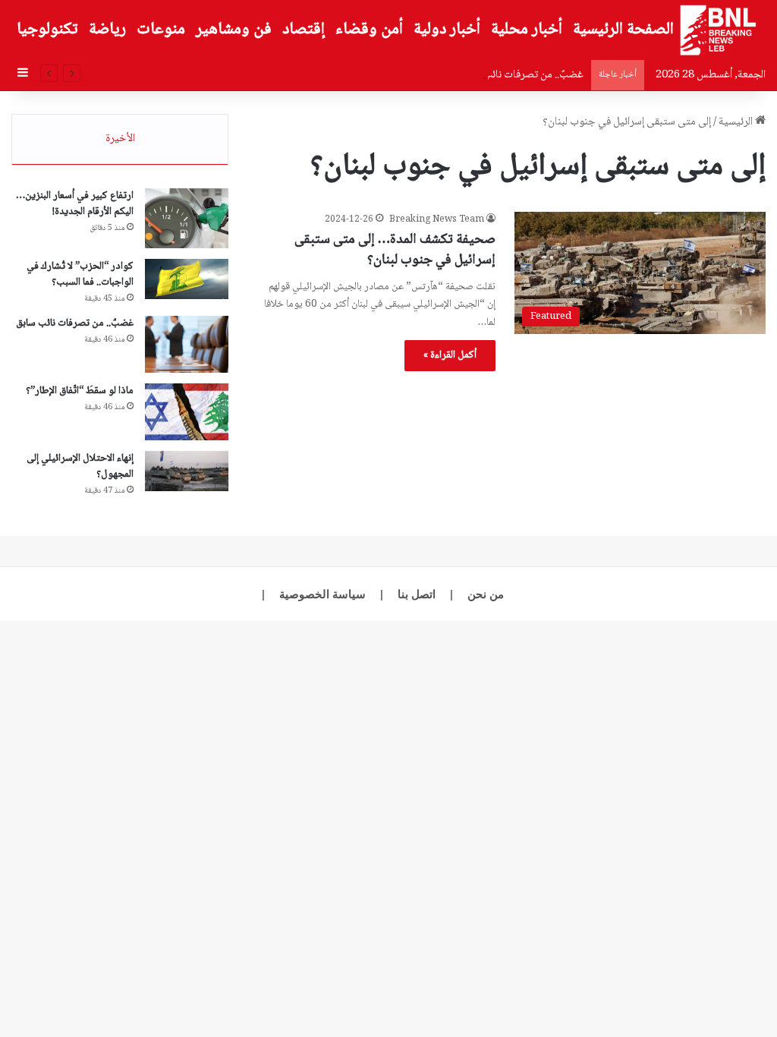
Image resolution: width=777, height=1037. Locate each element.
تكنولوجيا (47, 29)
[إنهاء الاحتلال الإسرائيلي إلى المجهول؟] (186, 471)
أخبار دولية (447, 29)
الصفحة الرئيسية (623, 29)
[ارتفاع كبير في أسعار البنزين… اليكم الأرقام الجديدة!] (186, 218)
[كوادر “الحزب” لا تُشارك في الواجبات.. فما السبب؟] (186, 279)
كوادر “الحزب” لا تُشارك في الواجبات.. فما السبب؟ (80, 274)
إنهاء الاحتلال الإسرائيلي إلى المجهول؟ (80, 466)
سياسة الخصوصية (322, 594)
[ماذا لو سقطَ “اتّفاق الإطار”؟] (186, 411)
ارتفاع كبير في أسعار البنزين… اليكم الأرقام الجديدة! (75, 204)
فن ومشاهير (234, 29)
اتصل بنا (417, 594)
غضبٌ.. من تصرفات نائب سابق (522, 75)
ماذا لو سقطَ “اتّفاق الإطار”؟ (80, 391)
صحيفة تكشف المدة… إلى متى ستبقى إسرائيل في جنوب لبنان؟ (394, 250)
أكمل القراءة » (450, 355)
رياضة (107, 29)
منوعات (161, 29)
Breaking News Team (436, 220)
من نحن (485, 594)
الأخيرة (120, 139)
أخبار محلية (526, 29)
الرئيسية (737, 122)
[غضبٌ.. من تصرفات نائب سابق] (186, 344)
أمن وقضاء (369, 29)
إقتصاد (303, 29)
